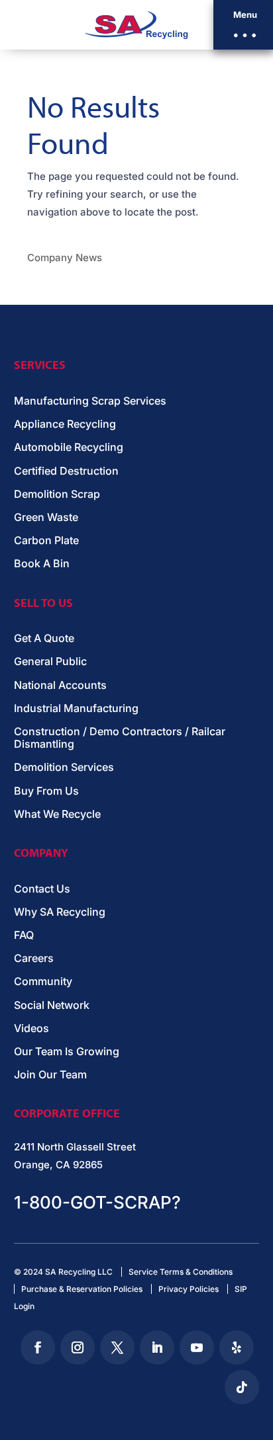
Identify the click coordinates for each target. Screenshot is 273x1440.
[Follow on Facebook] (38, 1347)
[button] (243, 25)
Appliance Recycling (65, 424)
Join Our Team (50, 1074)
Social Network (51, 1005)
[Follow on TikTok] (242, 1387)
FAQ (24, 935)
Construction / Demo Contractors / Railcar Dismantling (119, 737)
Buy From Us (46, 791)
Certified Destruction (66, 471)
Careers (34, 958)
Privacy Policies (188, 1289)
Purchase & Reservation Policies (81, 1289)
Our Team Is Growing (66, 1051)
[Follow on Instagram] (77, 1347)
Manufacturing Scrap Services (90, 401)
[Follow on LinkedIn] (157, 1347)
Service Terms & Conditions (181, 1272)
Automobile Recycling (68, 447)
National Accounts (60, 685)
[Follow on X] (117, 1347)
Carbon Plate (46, 540)
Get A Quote (44, 638)
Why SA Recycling (59, 912)
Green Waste (46, 517)
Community (43, 981)
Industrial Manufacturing (76, 708)
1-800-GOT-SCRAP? (97, 1202)
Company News (64, 257)
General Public (50, 661)
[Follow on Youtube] (197, 1347)
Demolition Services (64, 767)
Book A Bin (42, 563)
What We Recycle (57, 814)
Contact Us (42, 889)
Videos (31, 1028)
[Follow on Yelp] (236, 1347)
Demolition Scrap (57, 494)
